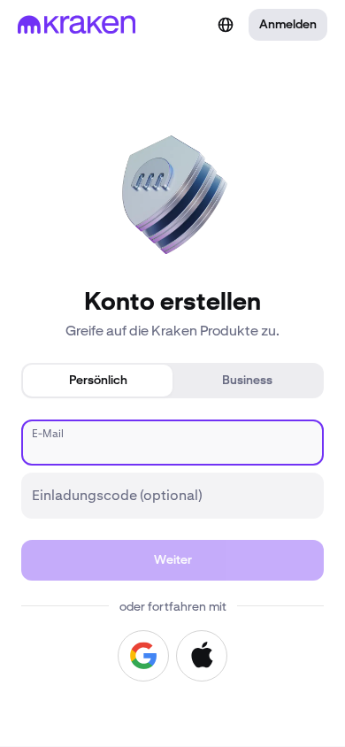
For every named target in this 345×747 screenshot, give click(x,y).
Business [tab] (247, 380)
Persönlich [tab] (98, 380)
